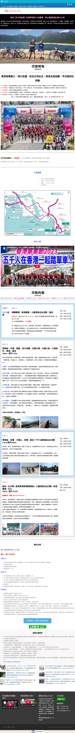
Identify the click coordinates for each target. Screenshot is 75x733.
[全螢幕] (16, 707)
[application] (10, 704)
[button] (2, 46)
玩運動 (12, 677)
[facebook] (67, 5)
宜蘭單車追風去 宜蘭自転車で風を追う (16, 673)
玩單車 (15, 677)
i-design (63, 727)
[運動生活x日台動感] (11, 10)
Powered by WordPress (53, 727)
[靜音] (14, 707)
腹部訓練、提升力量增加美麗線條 (15, 680)
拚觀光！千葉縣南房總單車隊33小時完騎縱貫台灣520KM (60, 679)
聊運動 (18, 670)
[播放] (4, 707)
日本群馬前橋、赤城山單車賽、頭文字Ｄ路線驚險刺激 (59, 672)
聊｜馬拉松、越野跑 (24, 670)
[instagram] (69, 5)
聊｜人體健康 (17, 684)
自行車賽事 (53, 676)
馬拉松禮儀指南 (49, 666)
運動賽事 (48, 676)
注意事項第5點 (16, 661)
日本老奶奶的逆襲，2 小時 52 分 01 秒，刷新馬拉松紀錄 (21, 666)
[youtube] (71, 5)
